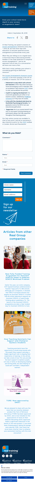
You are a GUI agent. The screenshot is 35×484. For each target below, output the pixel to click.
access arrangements (9, 47)
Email (5, 162)
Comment (6, 137)
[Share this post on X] (21, 37)
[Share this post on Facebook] (17, 37)
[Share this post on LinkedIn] (26, 37)
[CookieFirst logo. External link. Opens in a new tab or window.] (1, 466)
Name (5, 154)
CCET (26, 88)
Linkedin (11, 455)
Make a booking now (31, 12)
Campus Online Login (31, 5)
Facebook (3, 455)
